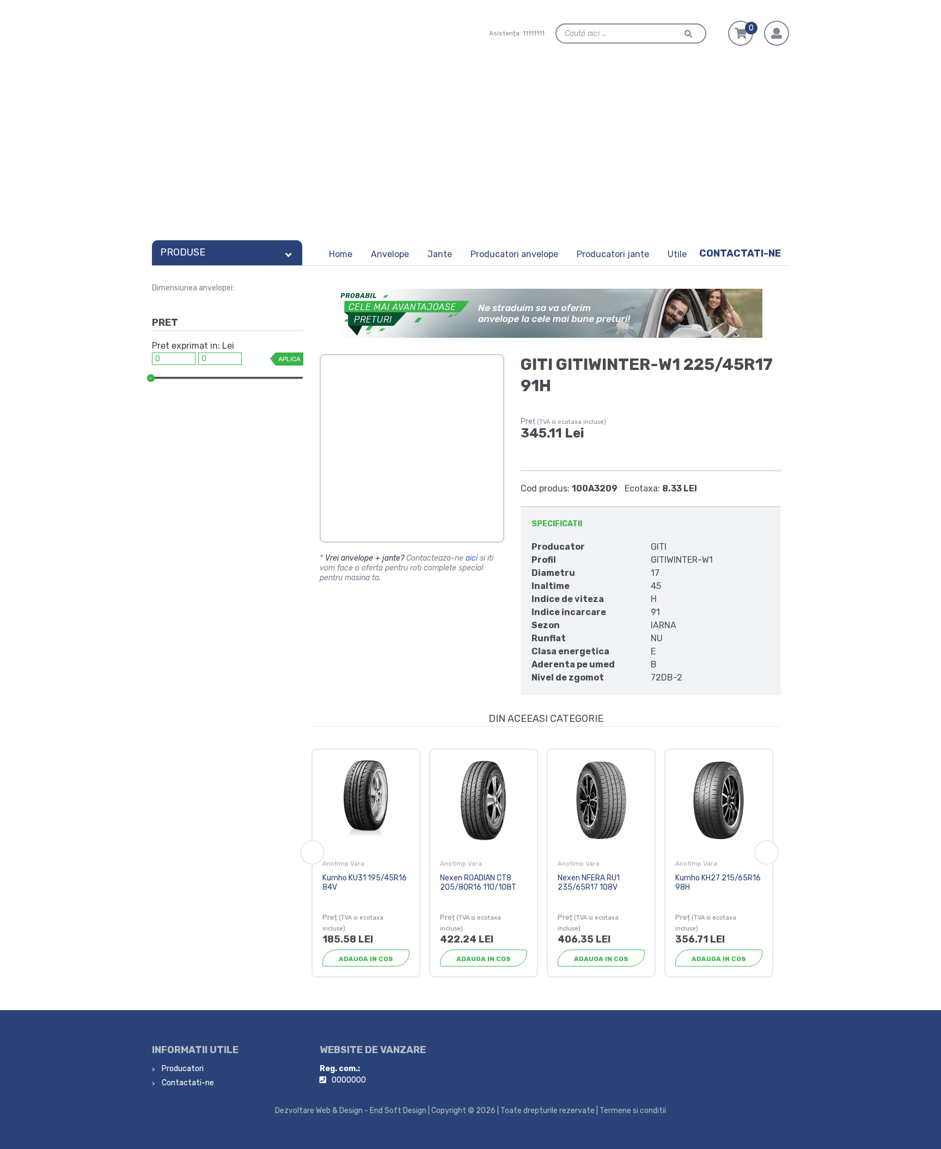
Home (340, 254)
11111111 (534, 33)
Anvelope (390, 254)
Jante (439, 254)
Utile (677, 254)
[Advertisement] (470, 153)
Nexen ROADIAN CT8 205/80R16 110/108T (478, 882)
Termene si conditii (633, 1110)
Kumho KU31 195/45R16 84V (364, 882)
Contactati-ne (740, 253)
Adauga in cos (366, 959)
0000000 (349, 1080)
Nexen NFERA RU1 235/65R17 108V (589, 882)
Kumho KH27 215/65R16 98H (718, 882)
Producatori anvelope (514, 254)
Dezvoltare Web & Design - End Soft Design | (352, 1110)
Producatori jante (613, 254)
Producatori (182, 1068)
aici (472, 558)
